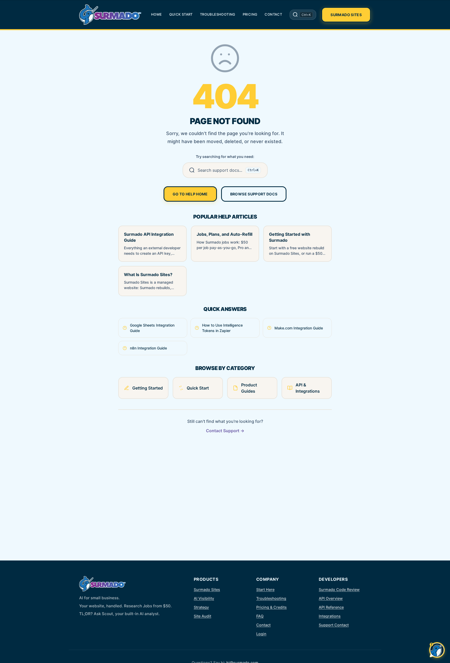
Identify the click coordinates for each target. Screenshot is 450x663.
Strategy (201, 607)
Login (261, 634)
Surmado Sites (346, 14)
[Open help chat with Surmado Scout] (437, 650)
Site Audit (202, 616)
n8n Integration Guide (148, 348)
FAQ (260, 616)
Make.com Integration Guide (298, 328)
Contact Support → (225, 430)
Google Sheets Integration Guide (152, 328)
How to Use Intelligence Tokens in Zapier (222, 328)
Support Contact (334, 625)
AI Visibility (204, 598)
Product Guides (249, 388)
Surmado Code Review (339, 589)
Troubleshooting (217, 14)
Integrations (330, 616)
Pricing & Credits (271, 607)
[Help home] (110, 14)
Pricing (250, 14)
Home (156, 14)
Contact (273, 14)
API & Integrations (308, 388)
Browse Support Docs (254, 194)
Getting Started (147, 388)
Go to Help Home (190, 194)
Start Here (265, 589)
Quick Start (181, 14)
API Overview (331, 598)
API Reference (331, 607)
